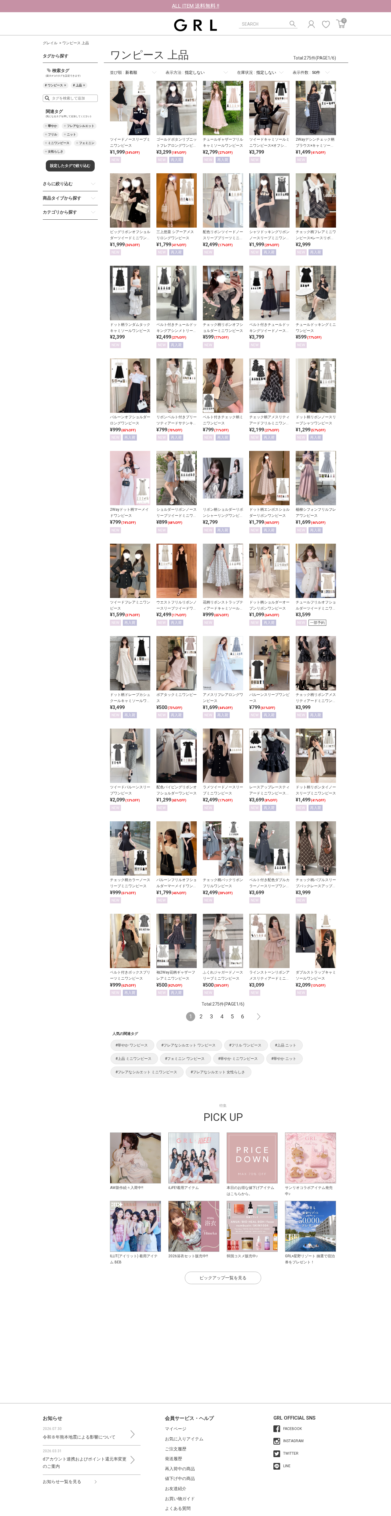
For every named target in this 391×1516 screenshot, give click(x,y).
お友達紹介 (175, 1488)
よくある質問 (178, 1508)
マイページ (175, 1428)
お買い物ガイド (180, 1498)
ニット (71, 134)
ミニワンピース (58, 143)
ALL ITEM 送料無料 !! (195, 6)
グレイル (50, 43)
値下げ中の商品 (180, 1478)
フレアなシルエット (80, 126)
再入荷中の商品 (180, 1468)
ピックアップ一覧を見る (223, 1277)
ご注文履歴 (175, 1448)
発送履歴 (173, 1458)
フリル (52, 134)
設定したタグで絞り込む (70, 166)
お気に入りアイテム (184, 1438)
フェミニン (86, 143)
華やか (52, 126)
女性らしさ (55, 151)
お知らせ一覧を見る (62, 1481)
